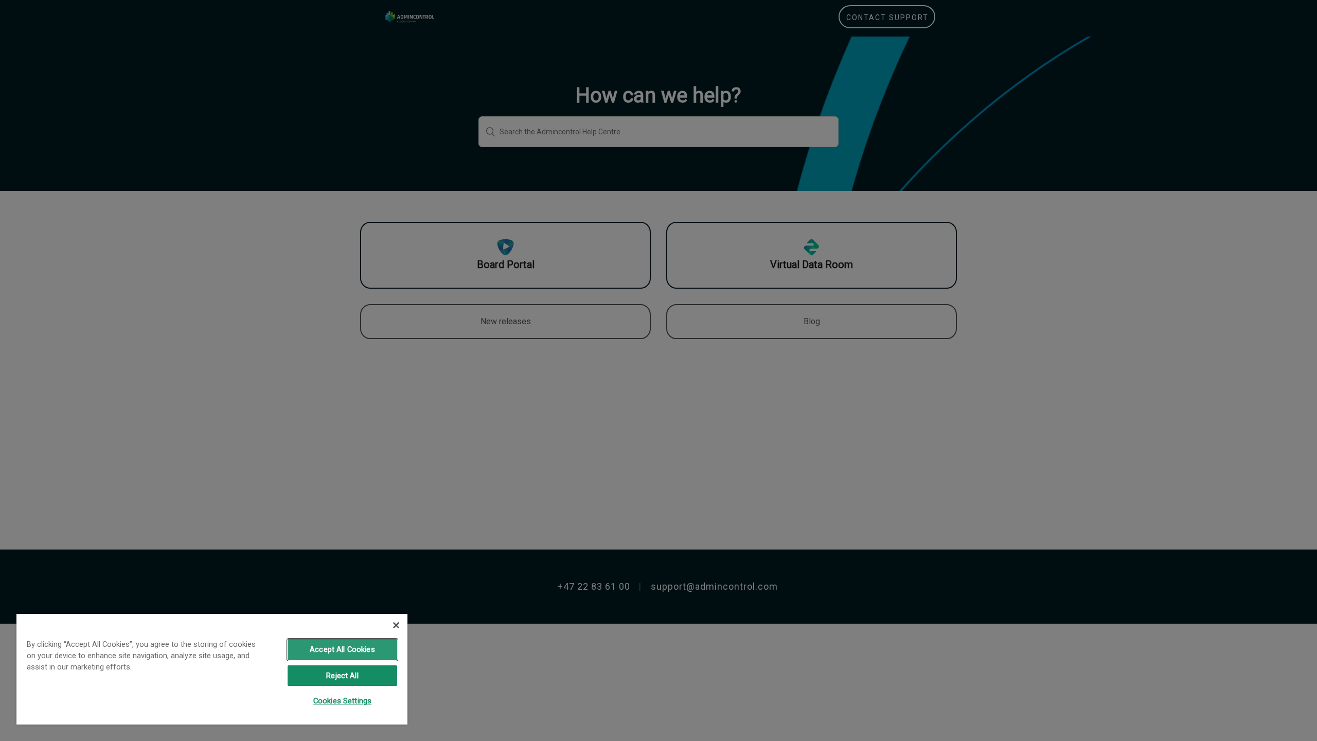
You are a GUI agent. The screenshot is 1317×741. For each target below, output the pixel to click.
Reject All (342, 675)
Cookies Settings (342, 700)
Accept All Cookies (342, 649)
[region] (211, 669)
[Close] (396, 625)
